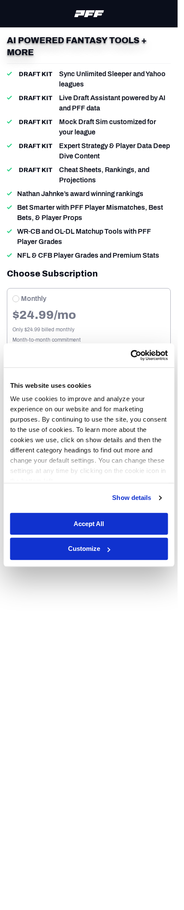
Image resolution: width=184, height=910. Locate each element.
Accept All (89, 523)
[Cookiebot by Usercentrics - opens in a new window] (130, 355)
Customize (84, 549)
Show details (131, 497)
